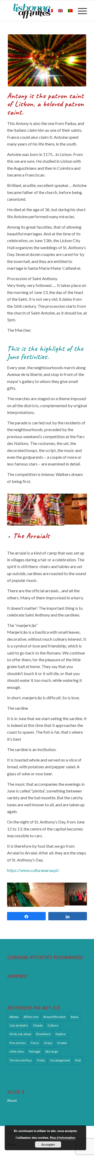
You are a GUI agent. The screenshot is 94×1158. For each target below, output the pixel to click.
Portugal (34, 1048)
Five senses (17, 1040)
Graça (48, 1040)
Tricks (41, 1057)
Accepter (48, 1144)
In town (62, 1040)
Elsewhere (43, 1031)
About (12, 1098)
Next (75, 509)
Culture (53, 1022)
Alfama (14, 1014)
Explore (61, 1031)
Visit (78, 1057)
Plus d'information (62, 1138)
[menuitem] (38, 10)
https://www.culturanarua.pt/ (33, 869)
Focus (35, 1040)
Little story (16, 1048)
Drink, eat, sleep (20, 1031)
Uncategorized (60, 1057)
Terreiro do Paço (20, 1057)
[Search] (38, 10)
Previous (19, 509)
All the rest (31, 1014)
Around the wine (54, 1014)
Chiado (38, 1022)
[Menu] (80, 10)
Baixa (74, 1014)
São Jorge (51, 1048)
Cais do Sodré (18, 1022)
